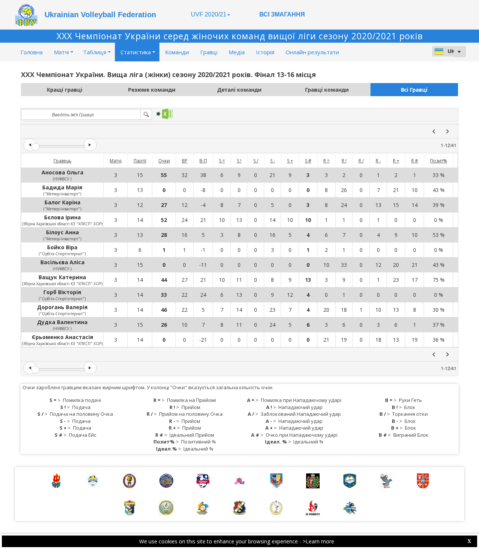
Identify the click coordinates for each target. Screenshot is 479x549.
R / (361, 161)
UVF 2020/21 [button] (208, 14)
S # (308, 161)
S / (255, 161)
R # (414, 161)
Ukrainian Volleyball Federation (100, 14)
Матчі (116, 161)
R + (396, 161)
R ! (344, 161)
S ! (239, 161)
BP (184, 161)
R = (326, 161)
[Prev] (433, 131)
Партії (140, 161)
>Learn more (318, 541)
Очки (164, 161)
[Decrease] (30, 144)
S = (222, 161)
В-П (203, 161)
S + (290, 161)
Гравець (62, 161)
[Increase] (89, 144)
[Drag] (35, 147)
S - (272, 161)
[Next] (447, 131)
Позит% (438, 161)
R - (378, 161)
